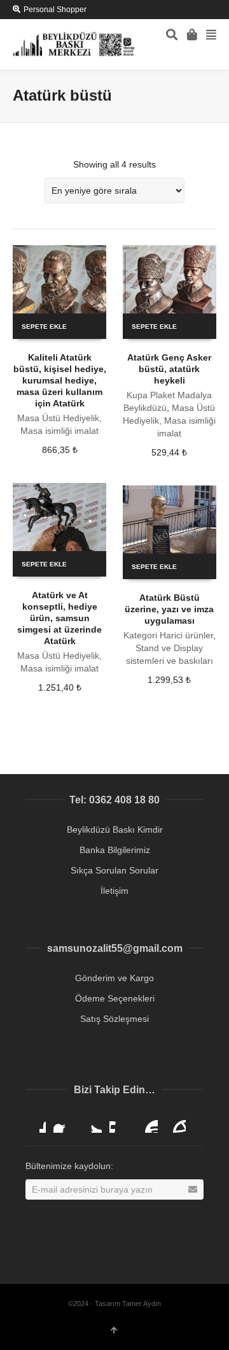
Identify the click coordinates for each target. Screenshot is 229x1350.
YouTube (147, 1122)
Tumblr (175, 1122)
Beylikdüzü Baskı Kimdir (115, 829)
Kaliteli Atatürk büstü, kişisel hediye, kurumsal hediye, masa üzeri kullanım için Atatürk (59, 380)
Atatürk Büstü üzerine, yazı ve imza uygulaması (169, 609)
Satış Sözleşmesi (114, 1019)
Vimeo (119, 1122)
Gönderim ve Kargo (114, 978)
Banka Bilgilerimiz (115, 850)
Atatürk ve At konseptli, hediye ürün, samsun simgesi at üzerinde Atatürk (59, 618)
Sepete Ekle (44, 326)
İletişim (114, 891)
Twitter (91, 1122)
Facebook (63, 1122)
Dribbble (35, 1122)
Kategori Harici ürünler (168, 635)
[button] (201, 1322)
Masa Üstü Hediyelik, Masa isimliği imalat (169, 420)
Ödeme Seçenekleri (115, 998)
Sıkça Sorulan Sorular (114, 870)
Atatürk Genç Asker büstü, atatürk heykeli (169, 368)
